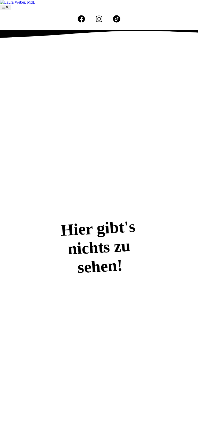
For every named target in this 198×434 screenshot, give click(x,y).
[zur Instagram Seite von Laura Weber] (99, 19)
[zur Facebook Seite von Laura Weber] (81, 19)
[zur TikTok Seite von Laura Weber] (117, 19)
